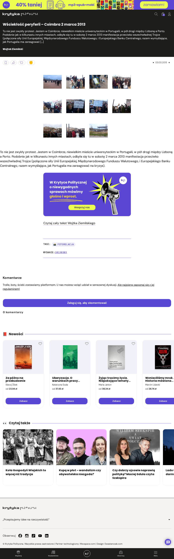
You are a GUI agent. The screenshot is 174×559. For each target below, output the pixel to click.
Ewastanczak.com (113, 543)
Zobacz (23, 401)
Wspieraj (18, 556)
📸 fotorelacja (63, 244)
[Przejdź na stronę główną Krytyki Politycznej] (19, 508)
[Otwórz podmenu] (169, 520)
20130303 (61, 252)
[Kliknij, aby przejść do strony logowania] (169, 14)
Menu (156, 556)
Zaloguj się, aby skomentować (87, 303)
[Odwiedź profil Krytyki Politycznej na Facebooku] (20, 536)
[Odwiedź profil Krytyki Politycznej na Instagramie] (27, 536)
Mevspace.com (87, 543)
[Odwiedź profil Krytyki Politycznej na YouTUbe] (40, 536)
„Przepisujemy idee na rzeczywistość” (26, 519)
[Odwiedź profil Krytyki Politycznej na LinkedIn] (47, 536)
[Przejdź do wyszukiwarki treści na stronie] (156, 14)
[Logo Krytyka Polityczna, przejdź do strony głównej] (20, 14)
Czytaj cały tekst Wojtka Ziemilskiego (69, 223)
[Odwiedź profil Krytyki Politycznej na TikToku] (33, 536)
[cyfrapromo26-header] (87, 5)
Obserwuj (120, 556)
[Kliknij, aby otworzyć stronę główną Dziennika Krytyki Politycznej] (87, 553)
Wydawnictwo (53, 556)
